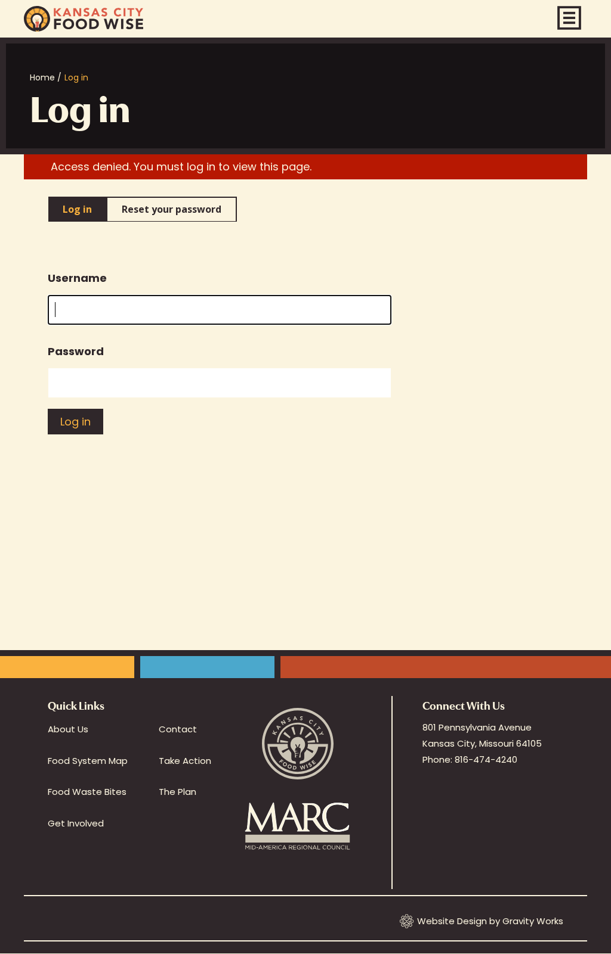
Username (77, 278)
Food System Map (88, 760)
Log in (77, 209)
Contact (178, 729)
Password (76, 351)
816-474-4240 (486, 759)
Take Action (185, 760)
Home (42, 77)
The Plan (177, 791)
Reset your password (171, 209)
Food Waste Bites (87, 791)
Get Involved (76, 823)
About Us (68, 729)
